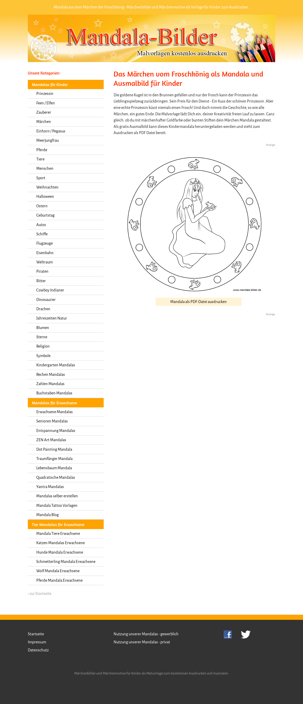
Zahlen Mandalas (50, 384)
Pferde (41, 150)
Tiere (40, 159)
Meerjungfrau (47, 140)
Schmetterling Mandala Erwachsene (65, 562)
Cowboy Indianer (50, 290)
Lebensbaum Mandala (54, 468)
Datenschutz (38, 650)
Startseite (36, 634)
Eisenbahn (45, 253)
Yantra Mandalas (50, 487)
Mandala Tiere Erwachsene (58, 534)
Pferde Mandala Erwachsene (59, 580)
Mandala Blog (47, 515)
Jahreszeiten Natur (51, 318)
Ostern (42, 206)
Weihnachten (47, 187)
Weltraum (44, 262)
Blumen (42, 328)
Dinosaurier (46, 300)
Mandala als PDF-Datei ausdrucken (198, 302)
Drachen (43, 309)
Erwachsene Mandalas (54, 412)
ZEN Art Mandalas (51, 440)
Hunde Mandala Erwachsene (59, 552)
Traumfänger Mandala (54, 459)
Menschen (44, 168)
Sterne (41, 337)
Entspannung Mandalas (55, 431)
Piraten (42, 271)
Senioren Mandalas (52, 421)
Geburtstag (45, 215)
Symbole (43, 356)
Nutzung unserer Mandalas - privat (142, 642)
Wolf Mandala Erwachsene (58, 571)
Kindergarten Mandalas (55, 365)
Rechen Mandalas (50, 375)
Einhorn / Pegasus (50, 131)
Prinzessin (44, 94)
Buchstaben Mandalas (54, 393)
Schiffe (42, 234)
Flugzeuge (44, 243)
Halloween (45, 197)
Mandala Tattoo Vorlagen (57, 506)
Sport (40, 178)
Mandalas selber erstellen (57, 496)
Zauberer (43, 112)
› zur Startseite (39, 594)
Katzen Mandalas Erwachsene (60, 543)
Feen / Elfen (45, 103)
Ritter (41, 281)
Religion (43, 346)
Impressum (37, 642)
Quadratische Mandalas (55, 477)
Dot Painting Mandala (54, 449)
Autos (41, 225)
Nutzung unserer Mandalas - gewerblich (146, 634)
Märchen (43, 122)
